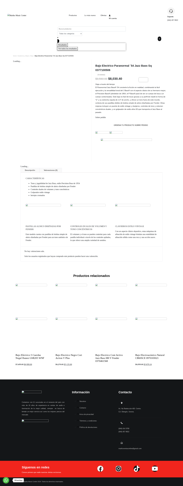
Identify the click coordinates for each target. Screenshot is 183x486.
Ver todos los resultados (67, 49)
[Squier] (116, 134)
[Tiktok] (137, 469)
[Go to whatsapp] (6, 480)
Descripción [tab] (30, 170)
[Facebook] (100, 469)
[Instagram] (118, 469)
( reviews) (101, 75)
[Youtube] (155, 469)
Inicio (15, 56)
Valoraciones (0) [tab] (51, 170)
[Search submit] (58, 41)
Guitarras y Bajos (23, 56)
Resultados (62, 45)
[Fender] (102, 134)
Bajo (32, 56)
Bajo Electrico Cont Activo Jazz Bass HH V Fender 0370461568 (109, 358)
